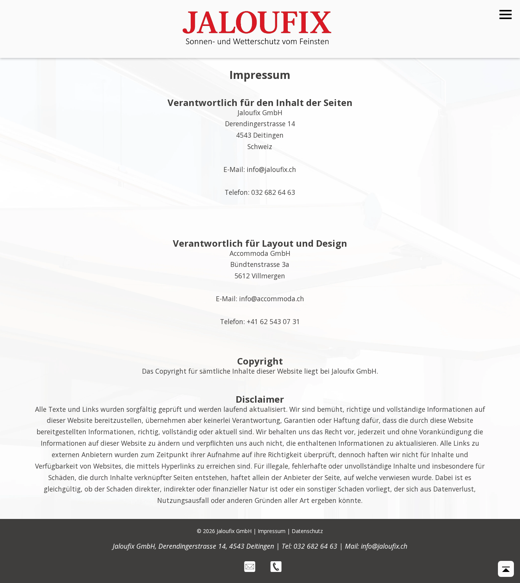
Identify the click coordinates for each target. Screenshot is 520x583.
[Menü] (506, 15)
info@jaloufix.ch (384, 546)
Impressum (272, 531)
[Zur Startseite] (257, 46)
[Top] (506, 569)
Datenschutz (307, 531)
